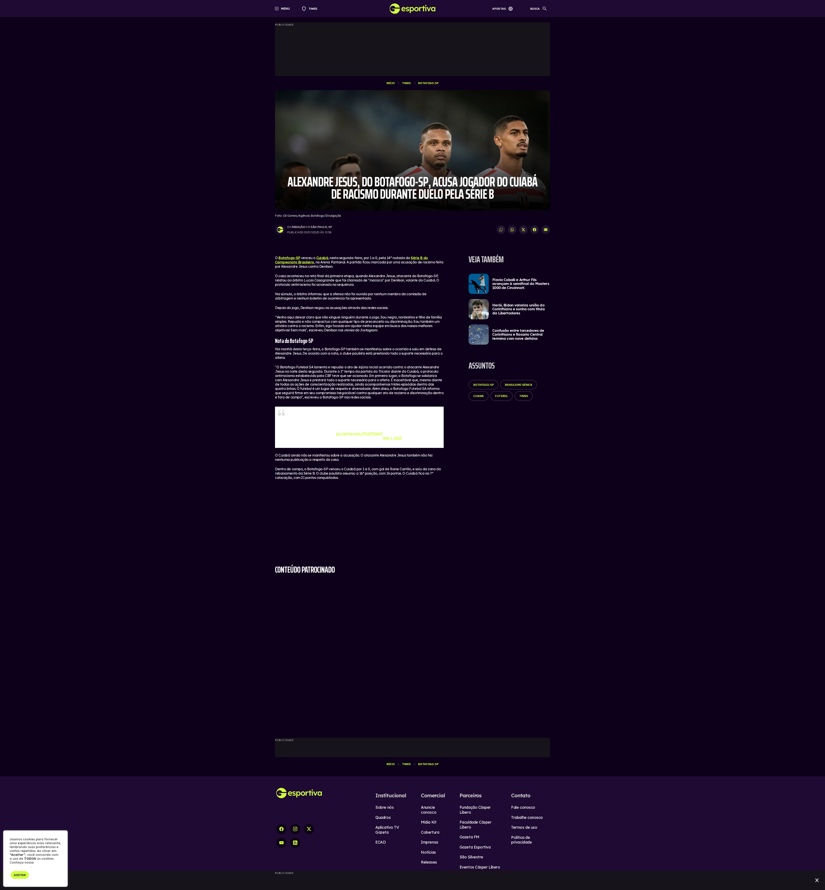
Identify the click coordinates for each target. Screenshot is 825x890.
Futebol (501, 396)
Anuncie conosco (428, 810)
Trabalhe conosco (527, 817)
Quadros (383, 817)
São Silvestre (471, 857)
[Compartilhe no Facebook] (534, 229)
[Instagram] (295, 829)
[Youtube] (281, 843)
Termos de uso (524, 827)
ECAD (380, 842)
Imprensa (429, 842)
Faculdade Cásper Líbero (476, 825)
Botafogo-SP (428, 83)
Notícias (428, 852)
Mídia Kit (428, 822)
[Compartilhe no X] (523, 229)
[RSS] (295, 843)
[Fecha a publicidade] (817, 880)
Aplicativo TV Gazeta (387, 830)
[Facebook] (281, 829)
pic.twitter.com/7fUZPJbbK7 (359, 431)
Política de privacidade (521, 840)
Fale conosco (523, 807)
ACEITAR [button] (20, 875)
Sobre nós (384, 807)
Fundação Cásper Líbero (475, 810)
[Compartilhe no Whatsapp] (512, 229)
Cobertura (430, 832)
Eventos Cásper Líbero (480, 867)
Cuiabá (322, 258)
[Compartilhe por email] (545, 229)
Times (311, 8)
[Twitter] (309, 829)
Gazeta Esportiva (475, 847)
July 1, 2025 (392, 436)
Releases (429, 862)
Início (391, 83)
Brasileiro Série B (518, 384)
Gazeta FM (469, 837)
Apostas (499, 8)
